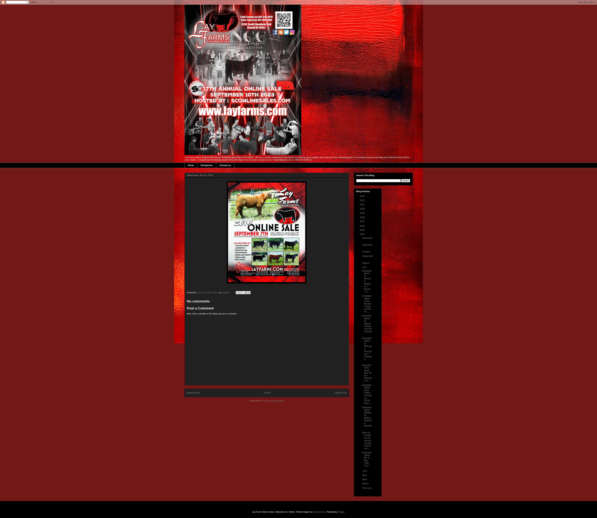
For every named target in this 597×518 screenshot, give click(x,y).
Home (191, 165)
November (367, 245)
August (366, 263)
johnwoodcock (318, 512)
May (364, 475)
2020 (362, 208)
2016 (362, 226)
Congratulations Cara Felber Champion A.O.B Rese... (367, 394)
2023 (362, 196)
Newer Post (193, 392)
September (367, 256)
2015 (362, 230)
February (366, 488)
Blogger (341, 512)
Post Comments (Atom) (273, 401)
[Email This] (237, 292)
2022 (362, 200)
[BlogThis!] (240, 292)
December (367, 238)
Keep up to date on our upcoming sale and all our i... (366, 440)
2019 (362, 213)
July (364, 267)
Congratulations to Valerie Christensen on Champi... (367, 324)
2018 (362, 217)
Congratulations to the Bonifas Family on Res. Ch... (367, 304)
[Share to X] (243, 292)
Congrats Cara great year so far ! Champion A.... (367, 373)
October (366, 251)
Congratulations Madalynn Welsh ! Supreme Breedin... (367, 417)
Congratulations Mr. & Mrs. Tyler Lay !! (366, 459)
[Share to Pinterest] (249, 292)
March (365, 483)
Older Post (340, 392)
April (364, 479)
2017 (362, 221)
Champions (207, 165)
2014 (362, 234)
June (365, 471)
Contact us (225, 165)
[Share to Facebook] (246, 292)
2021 (362, 204)
